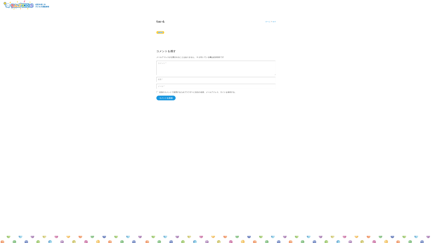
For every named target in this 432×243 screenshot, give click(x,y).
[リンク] (26, 5)
